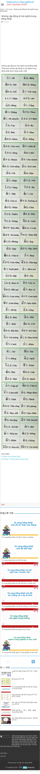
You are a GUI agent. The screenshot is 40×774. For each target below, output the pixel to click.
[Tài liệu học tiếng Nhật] (20, 2)
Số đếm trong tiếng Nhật (10, 456)
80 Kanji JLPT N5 (18, 679)
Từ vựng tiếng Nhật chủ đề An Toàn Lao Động (17, 537)
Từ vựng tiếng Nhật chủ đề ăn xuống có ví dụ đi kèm (20, 606)
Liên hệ (3, 756)
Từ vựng (9, 9)
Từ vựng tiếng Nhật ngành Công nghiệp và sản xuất (19, 652)
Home (2, 9)
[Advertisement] (20, 44)
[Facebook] (20, 765)
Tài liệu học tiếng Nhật (24, 762)
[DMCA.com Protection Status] (29, 767)
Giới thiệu (3, 753)
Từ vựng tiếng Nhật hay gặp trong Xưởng (16, 629)
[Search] (33, 661)
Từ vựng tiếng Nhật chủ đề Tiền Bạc (14, 560)
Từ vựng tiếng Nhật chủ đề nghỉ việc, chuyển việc (19, 583)
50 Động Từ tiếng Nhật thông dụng (14, 459)
